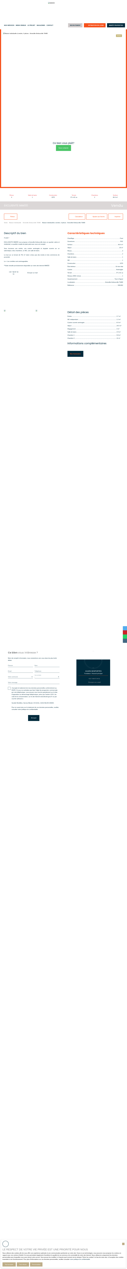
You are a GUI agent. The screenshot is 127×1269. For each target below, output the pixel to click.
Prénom (10, 665)
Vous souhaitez (38, 675)
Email (9, 671)
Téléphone (38, 671)
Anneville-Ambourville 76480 (32, 222)
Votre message (12, 682)
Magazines (41, 25)
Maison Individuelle (15, 222)
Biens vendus (21, 25)
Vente (6, 222)
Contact (50, 25)
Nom (36, 665)
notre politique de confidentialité (80, 1259)
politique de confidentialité (29, 709)
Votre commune (13, 677)
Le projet (31, 25)
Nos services (9, 25)
